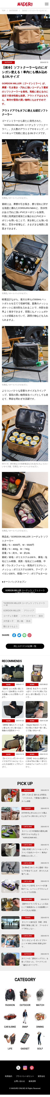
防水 (28, 621)
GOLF (40, 1048)
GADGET (25, 1048)
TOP (3, 11)
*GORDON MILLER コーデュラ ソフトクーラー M (24, 604)
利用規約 (8, 1076)
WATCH (40, 1005)
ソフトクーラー (28, 616)
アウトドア (29, 610)
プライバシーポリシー (25, 1076)
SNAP (25, 1026)
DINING (40, 1026)
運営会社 (41, 1076)
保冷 (41, 616)
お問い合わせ (19, 1081)
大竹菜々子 (8, 621)
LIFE (10, 1048)
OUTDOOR (13, 11)
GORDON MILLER (12, 610)
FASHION (10, 1005)
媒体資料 (32, 1081)
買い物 (20, 621)
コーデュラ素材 (10, 616)
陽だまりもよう (10, 626)
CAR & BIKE (10, 1026)
